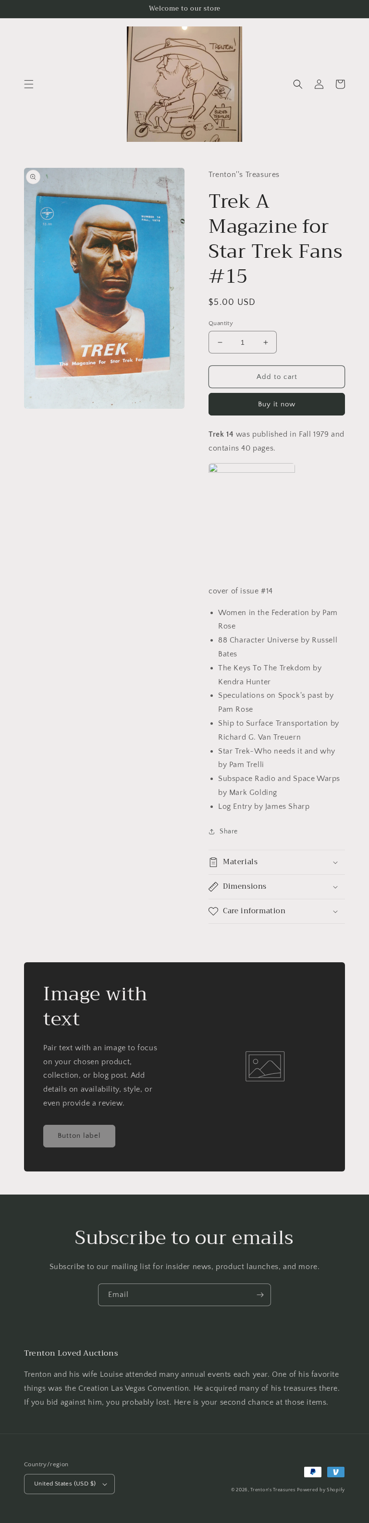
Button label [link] (79, 1136)
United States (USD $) (65, 1483)
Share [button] (229, 831)
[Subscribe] (260, 1295)
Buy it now (276, 404)
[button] (28, 84)
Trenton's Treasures (272, 1490)
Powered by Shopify (321, 1490)
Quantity (221, 323)
